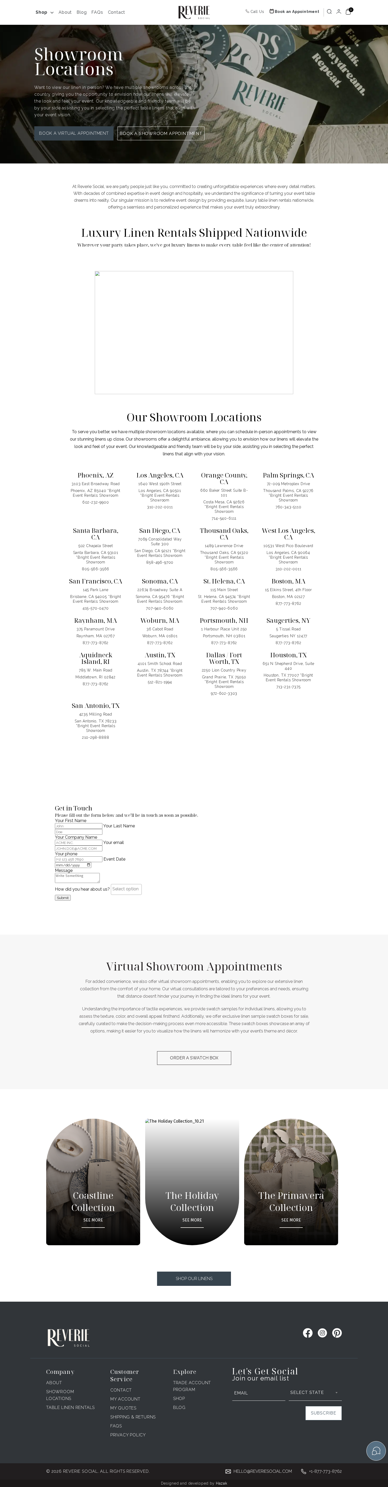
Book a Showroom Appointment (161, 133)
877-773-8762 (288, 603)
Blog (82, 12)
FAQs (97, 12)
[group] (98, 1182)
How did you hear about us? (83, 889)
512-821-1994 (160, 682)
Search (329, 11)
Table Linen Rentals (70, 1407)
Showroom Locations (60, 1395)
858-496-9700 (159, 562)
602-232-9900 (95, 502)
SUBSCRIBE (323, 1413)
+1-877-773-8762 (325, 1471)
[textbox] (127, 888)
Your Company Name (76, 837)
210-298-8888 (95, 737)
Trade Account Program (192, 1386)
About (65, 12)
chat (376, 1451)
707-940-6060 (160, 608)
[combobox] (126, 889)
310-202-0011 (160, 507)
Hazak (221, 1483)
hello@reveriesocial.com (263, 1471)
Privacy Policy (128, 1434)
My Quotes (123, 1408)
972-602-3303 (224, 693)
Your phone (66, 853)
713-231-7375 (288, 687)
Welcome (339, 12)
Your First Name (70, 820)
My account (125, 1399)
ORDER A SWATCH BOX (194, 1057)
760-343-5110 (288, 507)
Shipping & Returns (133, 1417)
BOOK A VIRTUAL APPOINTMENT (74, 133)
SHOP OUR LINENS (194, 1278)
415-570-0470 (96, 608)
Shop (42, 12)
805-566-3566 (95, 569)
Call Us (257, 11)
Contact (116, 12)
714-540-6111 (224, 518)
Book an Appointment (297, 11)
